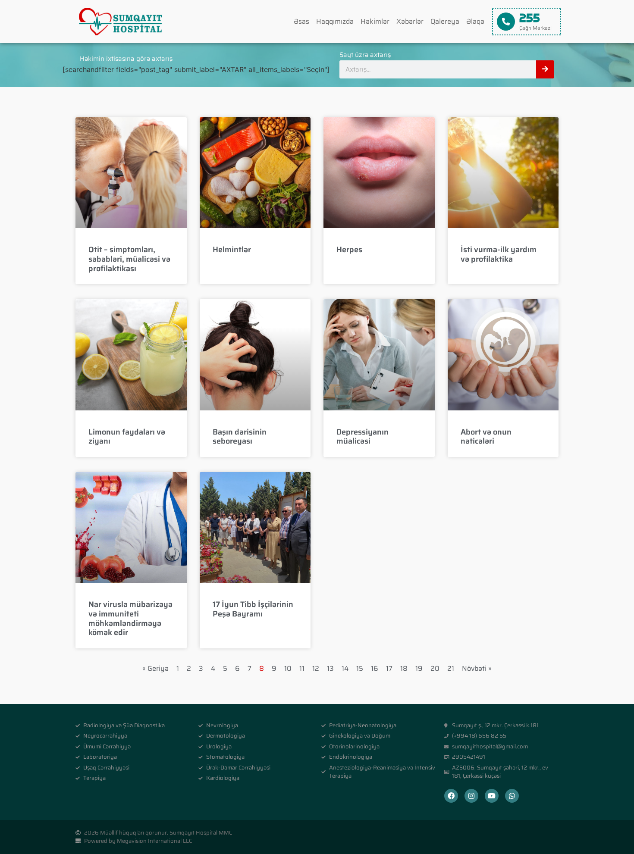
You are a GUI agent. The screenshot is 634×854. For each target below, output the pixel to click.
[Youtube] (492, 796)
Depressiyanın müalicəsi (362, 436)
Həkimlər (375, 21)
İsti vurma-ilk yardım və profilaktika (499, 254)
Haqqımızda (335, 21)
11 (301, 668)
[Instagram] (471, 796)
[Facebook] (451, 796)
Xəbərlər (410, 21)
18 (404, 668)
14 (345, 668)
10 (288, 668)
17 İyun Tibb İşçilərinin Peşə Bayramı (253, 609)
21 (450, 668)
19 (419, 668)
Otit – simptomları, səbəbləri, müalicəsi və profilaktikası (129, 259)
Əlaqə (475, 21)
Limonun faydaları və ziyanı (126, 436)
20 (434, 668)
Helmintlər (232, 250)
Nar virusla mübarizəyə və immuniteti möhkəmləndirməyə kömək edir (130, 618)
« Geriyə (155, 668)
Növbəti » (477, 668)
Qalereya (444, 21)
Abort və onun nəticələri (486, 436)
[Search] (545, 69)
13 (330, 668)
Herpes (349, 250)
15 (359, 668)
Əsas (301, 21)
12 (315, 668)
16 (374, 668)
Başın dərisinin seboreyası (240, 436)
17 (389, 668)
